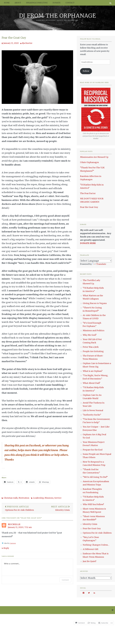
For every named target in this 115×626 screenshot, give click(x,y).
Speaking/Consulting (37, 3)
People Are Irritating (93, 351)
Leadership (38, 498)
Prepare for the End (92, 449)
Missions (49, 498)
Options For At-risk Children (19, 508)
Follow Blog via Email (90, 39)
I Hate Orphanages (89, 162)
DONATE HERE (88, 243)
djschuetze (27, 43)
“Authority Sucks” (92, 414)
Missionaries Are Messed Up (94, 157)
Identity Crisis (60, 508)
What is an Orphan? (92, 371)
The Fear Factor (88, 193)
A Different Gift (90, 549)
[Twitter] (89, 593)
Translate (101, 264)
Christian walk (11, 498)
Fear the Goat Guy (14, 37)
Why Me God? (89, 335)
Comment (65, 580)
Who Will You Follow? (93, 504)
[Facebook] (83, 593)
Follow (86, 71)
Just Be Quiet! (89, 561)
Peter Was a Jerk (91, 347)
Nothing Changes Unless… (96, 545)
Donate (56, 3)
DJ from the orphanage (57, 15)
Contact (69, 3)
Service (57, 498)
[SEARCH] (110, 3)
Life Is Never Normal (93, 410)
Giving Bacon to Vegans (95, 303)
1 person (13, 543)
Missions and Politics (93, 330)
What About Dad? (91, 383)
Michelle (14, 524)
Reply (6, 548)
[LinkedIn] (94, 593)
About (18, 3)
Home (7, 3)
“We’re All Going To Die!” (95, 477)
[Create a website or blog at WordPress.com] (112, 610)
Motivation (24, 498)
